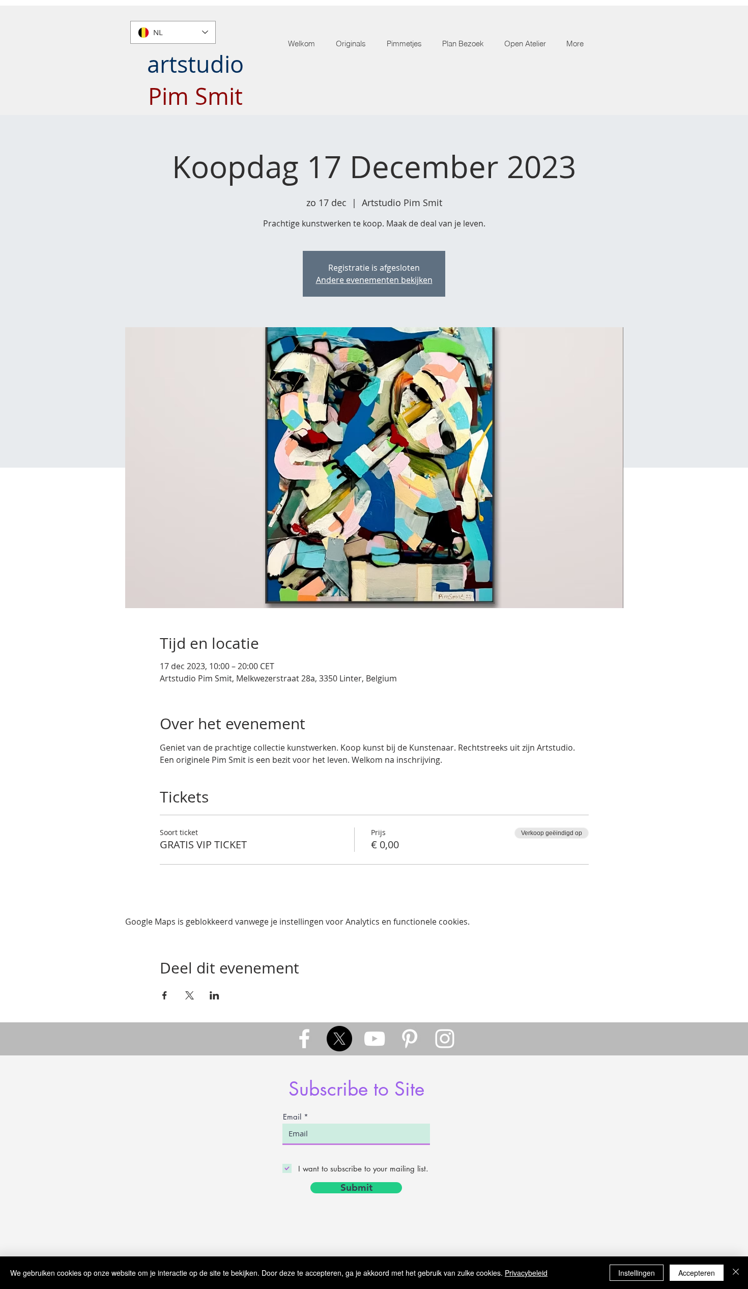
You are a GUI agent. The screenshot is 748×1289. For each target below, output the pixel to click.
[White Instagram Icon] (444, 1038)
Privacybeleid (526, 1273)
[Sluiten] (736, 1273)
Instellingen (636, 1273)
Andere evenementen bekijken (374, 279)
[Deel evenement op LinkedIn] (214, 995)
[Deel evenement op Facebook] (164, 995)
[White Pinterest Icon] (409, 1038)
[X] (339, 1038)
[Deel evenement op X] (189, 995)
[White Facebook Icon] (304, 1038)
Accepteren (696, 1273)
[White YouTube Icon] (374, 1038)
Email (292, 1117)
